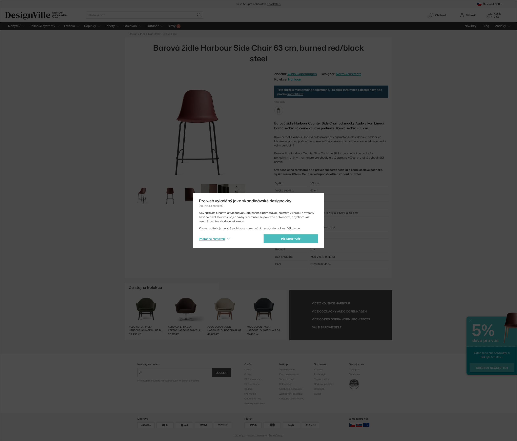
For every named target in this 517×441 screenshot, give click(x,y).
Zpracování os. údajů (291, 393)
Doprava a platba (288, 374)
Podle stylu (320, 374)
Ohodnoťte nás (252, 398)
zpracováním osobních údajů (182, 380)
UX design (239, 435)
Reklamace (285, 384)
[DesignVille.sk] (359, 424)
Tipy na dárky (321, 379)
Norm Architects (348, 74)
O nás (247, 374)
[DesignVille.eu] (366, 424)
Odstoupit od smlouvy (291, 398)
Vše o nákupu (287, 369)
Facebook (354, 374)
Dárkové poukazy (324, 384)
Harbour (294, 79)
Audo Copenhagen (352, 311)
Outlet (317, 393)
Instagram (354, 369)
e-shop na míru (256, 435)
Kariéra (248, 389)
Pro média (250, 393)
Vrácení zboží (286, 379)
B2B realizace (252, 384)
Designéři (319, 389)
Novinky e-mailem (148, 364)
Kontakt (248, 369)
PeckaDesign (276, 435)
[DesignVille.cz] (352, 424)
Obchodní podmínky (290, 389)
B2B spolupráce (253, 379)
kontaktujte (295, 94)
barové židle (331, 327)
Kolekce (318, 369)
